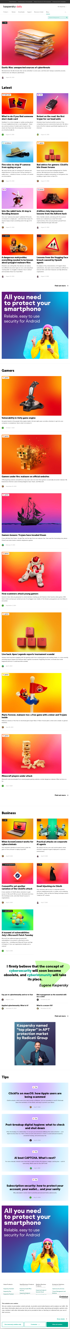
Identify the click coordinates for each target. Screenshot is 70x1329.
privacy (41, 189)
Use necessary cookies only (13, 1324)
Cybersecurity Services (58, 1288)
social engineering (9, 864)
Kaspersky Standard (9, 1288)
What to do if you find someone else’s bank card (17, 117)
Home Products (12, 1)
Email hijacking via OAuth (49, 886)
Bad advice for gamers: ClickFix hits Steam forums (52, 165)
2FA (40, 864)
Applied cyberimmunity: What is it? (15, 1005)
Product (6, 12)
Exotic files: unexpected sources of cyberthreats (26, 67)
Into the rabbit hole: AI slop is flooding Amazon (16, 212)
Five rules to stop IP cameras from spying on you (16, 165)
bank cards (7, 94)
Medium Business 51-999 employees (42, 1)
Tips (35, 1087)
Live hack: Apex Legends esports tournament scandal (28, 654)
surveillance (7, 143)
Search (66, 17)
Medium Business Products (41, 1285)
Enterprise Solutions (58, 1284)
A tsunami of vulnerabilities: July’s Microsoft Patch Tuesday (17, 933)
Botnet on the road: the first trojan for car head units (50, 117)
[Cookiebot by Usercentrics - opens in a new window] (60, 1297)
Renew (14, 12)
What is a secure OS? (45, 1005)
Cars (40, 94)
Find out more (60, 286)
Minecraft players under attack (17, 776)
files (5, 22)
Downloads (21, 12)
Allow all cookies (57, 1324)
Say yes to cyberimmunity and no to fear (17, 995)
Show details (61, 1319)
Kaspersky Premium (9, 1294)
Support (29, 12)
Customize (34, 1324)
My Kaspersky (61, 6)
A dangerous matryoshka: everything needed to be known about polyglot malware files (17, 260)
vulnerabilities (8, 911)
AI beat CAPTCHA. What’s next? (35, 1157)
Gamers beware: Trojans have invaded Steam (24, 535)
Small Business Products (27, 1284)
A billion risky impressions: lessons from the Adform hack (52, 212)
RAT (5, 820)
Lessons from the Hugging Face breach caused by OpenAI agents (52, 260)
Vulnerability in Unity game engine (19, 418)
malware (6, 235)
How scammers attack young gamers (20, 593)
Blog (47, 12)
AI (5, 189)
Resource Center (38, 12)
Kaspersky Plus (7, 1291)
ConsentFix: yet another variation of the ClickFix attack (17, 887)
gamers (41, 143)
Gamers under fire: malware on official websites (25, 476)
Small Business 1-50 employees (25, 1)
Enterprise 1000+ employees (59, 1)
